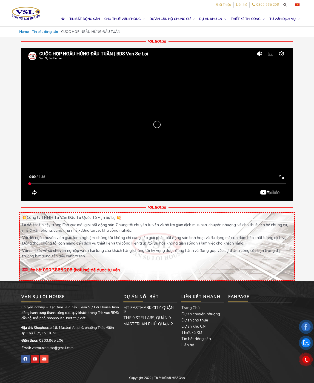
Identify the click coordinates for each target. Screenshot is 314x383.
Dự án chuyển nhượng (200, 314)
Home (24, 31)
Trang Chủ (190, 307)
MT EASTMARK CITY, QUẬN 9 (148, 309)
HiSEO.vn (178, 378)
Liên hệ (187, 345)
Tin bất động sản (45, 31)
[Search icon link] (285, 5)
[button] (143, 18)
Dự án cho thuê (194, 320)
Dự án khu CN (193, 326)
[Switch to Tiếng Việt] (297, 5)
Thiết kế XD (191, 332)
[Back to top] (306, 375)
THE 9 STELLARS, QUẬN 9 (147, 318)
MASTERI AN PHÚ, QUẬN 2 (148, 324)
